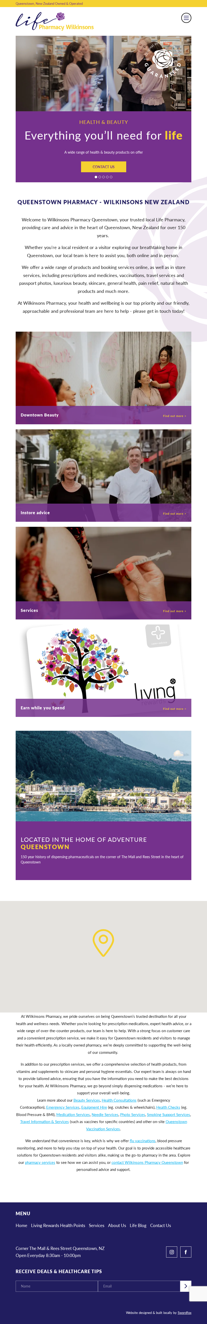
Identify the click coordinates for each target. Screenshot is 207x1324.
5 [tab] (111, 177)
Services (96, 1225)
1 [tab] (96, 177)
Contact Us (104, 166)
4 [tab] (107, 177)
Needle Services (105, 1114)
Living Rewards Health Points (58, 1225)
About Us (117, 1225)
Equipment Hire (94, 1107)
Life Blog (138, 1225)
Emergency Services (63, 1107)
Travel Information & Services (44, 1121)
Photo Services (132, 1114)
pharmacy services (40, 1162)
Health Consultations (119, 1100)
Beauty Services (86, 1100)
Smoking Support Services (168, 1114)
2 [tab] (99, 177)
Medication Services (73, 1114)
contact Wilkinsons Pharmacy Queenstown (147, 1162)
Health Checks (168, 1107)
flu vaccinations (143, 1140)
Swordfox (184, 1312)
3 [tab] (103, 177)
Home (21, 1225)
